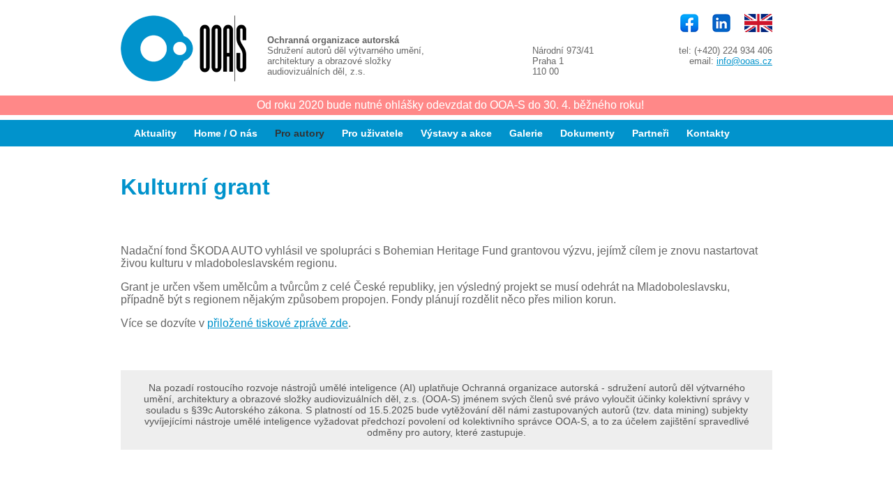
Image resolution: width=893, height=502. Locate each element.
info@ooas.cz (744, 61)
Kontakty (708, 133)
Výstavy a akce (456, 133)
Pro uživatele (372, 133)
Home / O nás (225, 133)
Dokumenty (587, 133)
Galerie (526, 133)
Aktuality (155, 133)
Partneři (650, 133)
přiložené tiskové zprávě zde (277, 323)
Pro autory (299, 133)
